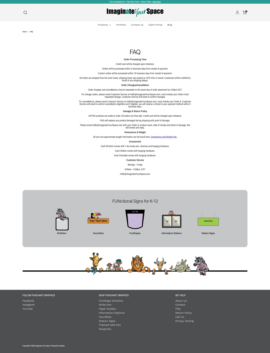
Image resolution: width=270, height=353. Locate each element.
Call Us (179, 316)
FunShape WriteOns (111, 300)
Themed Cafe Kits (110, 324)
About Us (181, 300)
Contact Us (137, 24)
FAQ (31, 32)
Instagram (28, 304)
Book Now (157, 1)
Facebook (28, 300)
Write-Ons (105, 304)
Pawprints (105, 328)
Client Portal (155, 24)
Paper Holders (107, 308)
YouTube (27, 308)
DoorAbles (105, 316)
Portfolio (121, 24)
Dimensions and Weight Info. (164, 137)
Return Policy (183, 312)
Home (24, 32)
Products (103, 24)
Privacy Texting (184, 320)
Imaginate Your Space (42, 345)
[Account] (237, 12)
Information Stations (112, 312)
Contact (180, 304)
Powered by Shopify (58, 345)
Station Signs (107, 320)
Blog (169, 24)
